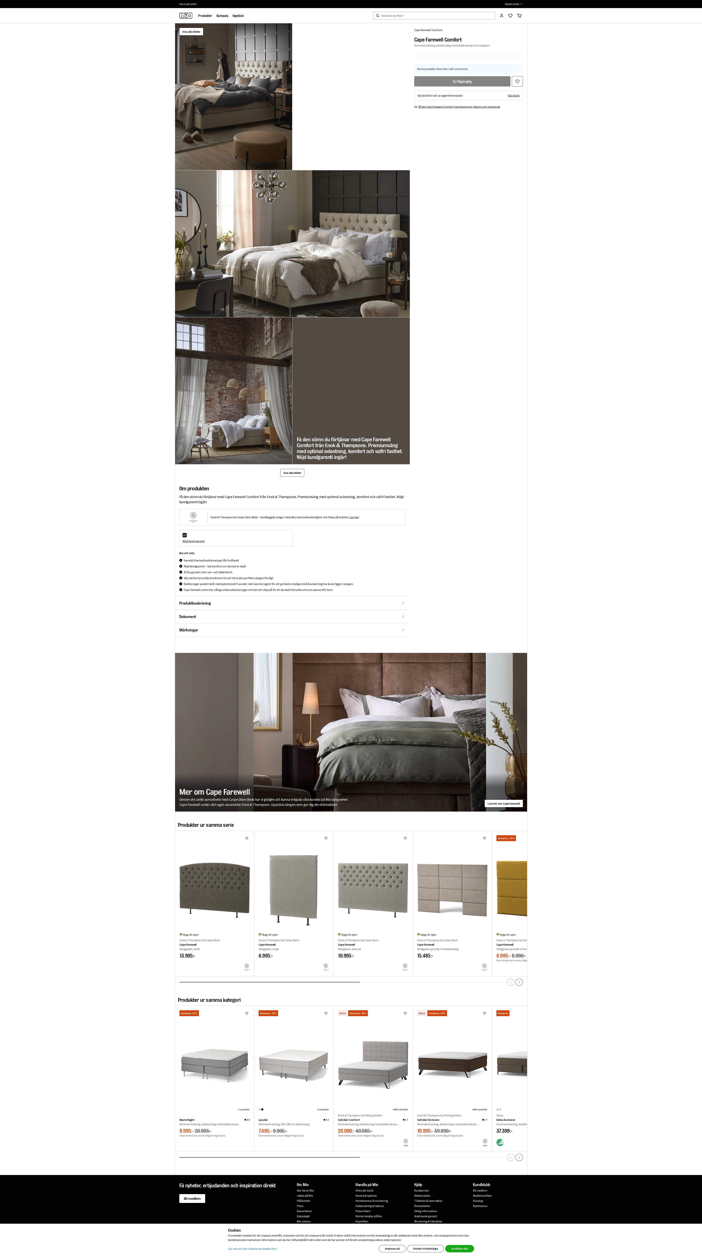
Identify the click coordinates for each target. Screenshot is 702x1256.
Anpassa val (392, 1248)
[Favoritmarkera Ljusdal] (326, 1013)
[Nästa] (519, 982)
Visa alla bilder (191, 31)
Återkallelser (422, 1206)
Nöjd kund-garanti (193, 541)
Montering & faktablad (428, 1221)
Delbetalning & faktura (369, 1206)
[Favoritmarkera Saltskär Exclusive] (484, 1013)
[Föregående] (510, 982)
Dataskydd (303, 1216)
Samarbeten (304, 1211)
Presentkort (363, 1211)
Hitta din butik (364, 1190)
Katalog (478, 1201)
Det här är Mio (305, 1190)
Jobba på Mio (305, 1195)
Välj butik (514, 95)
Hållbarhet (303, 1201)
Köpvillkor (361, 1221)
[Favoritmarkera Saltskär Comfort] (405, 1013)
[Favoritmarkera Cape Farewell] (247, 838)
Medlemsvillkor (482, 1195)
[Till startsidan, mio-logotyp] (186, 16)
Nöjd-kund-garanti (425, 1216)
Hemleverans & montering (371, 1201)
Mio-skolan (304, 1221)
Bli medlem (192, 1198)
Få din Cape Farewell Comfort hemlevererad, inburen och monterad (459, 107)
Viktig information (425, 1211)
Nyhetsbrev (480, 1206)
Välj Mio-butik (512, 4)
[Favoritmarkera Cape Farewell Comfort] (517, 81)
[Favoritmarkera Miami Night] (247, 1013)
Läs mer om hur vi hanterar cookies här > (253, 1248)
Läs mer (354, 517)
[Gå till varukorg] (519, 15)
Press (300, 1206)
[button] (233, 96)
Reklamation (422, 1195)
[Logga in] (501, 15)
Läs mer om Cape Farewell (504, 803)
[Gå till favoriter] (510, 15)
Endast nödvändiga (425, 1248)
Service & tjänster (366, 1195)
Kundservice (421, 1190)
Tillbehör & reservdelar (428, 1201)
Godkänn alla (459, 1248)
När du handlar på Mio (368, 1216)
